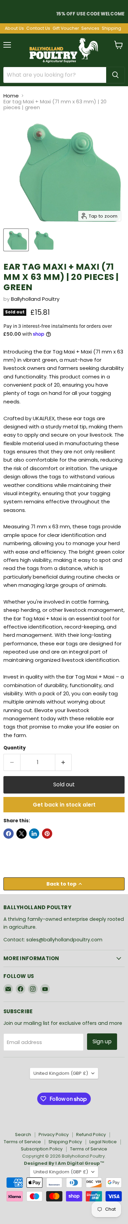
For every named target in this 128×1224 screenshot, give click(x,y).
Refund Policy (91, 1134)
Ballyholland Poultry (35, 298)
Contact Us (38, 28)
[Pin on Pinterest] (47, 833)
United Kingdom (60, 1073)
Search (23, 1134)
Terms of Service (22, 1141)
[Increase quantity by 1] (63, 762)
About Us (14, 28)
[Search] (115, 75)
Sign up (102, 1041)
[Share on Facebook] (8, 833)
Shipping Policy (65, 1141)
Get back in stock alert (64, 804)
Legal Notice (103, 1141)
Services (90, 28)
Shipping (111, 28)
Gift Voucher (66, 28)
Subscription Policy (41, 1149)
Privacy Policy (54, 1134)
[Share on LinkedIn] (34, 833)
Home (11, 96)
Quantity (14, 747)
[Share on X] (21, 833)
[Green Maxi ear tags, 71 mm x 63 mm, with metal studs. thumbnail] (16, 240)
